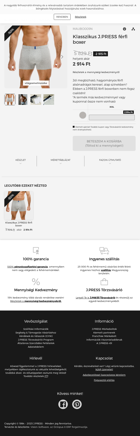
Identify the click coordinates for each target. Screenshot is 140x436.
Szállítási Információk (35, 328)
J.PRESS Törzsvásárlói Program (36, 339)
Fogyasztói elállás (104, 380)
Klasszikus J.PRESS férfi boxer (18, 224)
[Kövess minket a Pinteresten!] (77, 404)
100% (27, 266)
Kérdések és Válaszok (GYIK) (35, 336)
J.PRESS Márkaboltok (104, 328)
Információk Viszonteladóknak (104, 339)
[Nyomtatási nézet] (124, 29)
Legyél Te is (95, 297)
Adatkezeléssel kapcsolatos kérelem (104, 374)
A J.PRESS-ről (104, 343)
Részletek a (35, 301)
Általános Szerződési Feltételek (36, 343)
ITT (46, 376)
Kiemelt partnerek (104, 332)
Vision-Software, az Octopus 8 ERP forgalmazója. (59, 426)
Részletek (80, 16)
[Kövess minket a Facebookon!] (63, 404)
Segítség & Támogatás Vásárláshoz (35, 332)
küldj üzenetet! (104, 369)
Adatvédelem (36, 346)
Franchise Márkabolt (104, 336)
